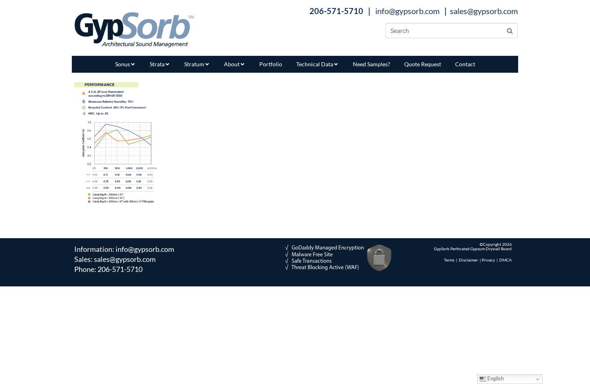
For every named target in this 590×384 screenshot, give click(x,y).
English (495, 378)
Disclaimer (468, 259)
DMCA (505, 259)
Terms (449, 259)
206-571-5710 (120, 269)
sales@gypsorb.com (484, 11)
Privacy (488, 259)
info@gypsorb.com (407, 11)
